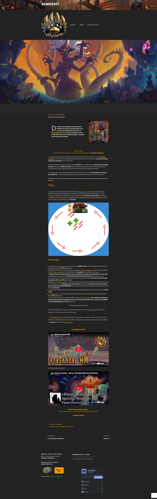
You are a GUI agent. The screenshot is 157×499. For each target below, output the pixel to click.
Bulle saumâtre (62, 282)
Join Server (98, 477)
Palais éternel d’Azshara (59, 132)
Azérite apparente (54, 294)
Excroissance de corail (63, 266)
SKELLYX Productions (57, 476)
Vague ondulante (87, 270)
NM (54, 426)
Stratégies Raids (56, 424)
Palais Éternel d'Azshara (65, 426)
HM (51, 426)
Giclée (51, 290)
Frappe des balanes (84, 192)
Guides (81, 24)
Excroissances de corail (59, 317)
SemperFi (50, 4)
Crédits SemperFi (48, 458)
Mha (63, 114)
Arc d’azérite (86, 297)
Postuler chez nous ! (93, 24)
